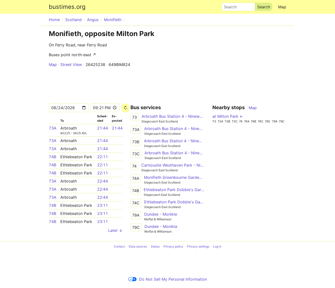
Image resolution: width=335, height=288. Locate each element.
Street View (71, 64)
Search (228, 5)
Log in (217, 246)
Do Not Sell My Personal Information (173, 279)
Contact (119, 246)
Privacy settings (198, 246)
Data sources (138, 246)
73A (52, 128)
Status (155, 246)
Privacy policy (173, 246)
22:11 (102, 156)
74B (52, 156)
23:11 (102, 205)
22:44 (102, 181)
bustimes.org (67, 6)
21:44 (102, 128)
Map (282, 6)
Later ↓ (115, 230)
